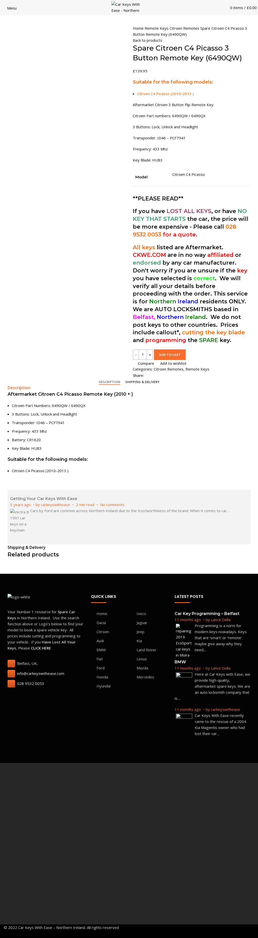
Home (139, 28)
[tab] (109, 382)
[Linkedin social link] (166, 375)
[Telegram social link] (171, 375)
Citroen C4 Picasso (188, 174)
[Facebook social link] (148, 375)
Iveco (141, 613)
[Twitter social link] (154, 375)
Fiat (99, 658)
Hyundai (103, 685)
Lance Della (221, 619)
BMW (101, 649)
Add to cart (170, 354)
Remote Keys (157, 28)
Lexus (142, 658)
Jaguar (142, 622)
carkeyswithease (55, 504)
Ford (100, 667)
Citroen (102, 631)
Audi (100, 640)
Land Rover (146, 649)
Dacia (101, 622)
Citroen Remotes (185, 28)
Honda (102, 676)
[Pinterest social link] (160, 375)
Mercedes (145, 676)
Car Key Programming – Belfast (207, 613)
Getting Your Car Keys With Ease (43, 498)
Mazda (142, 667)
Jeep (140, 631)
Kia (139, 640)
